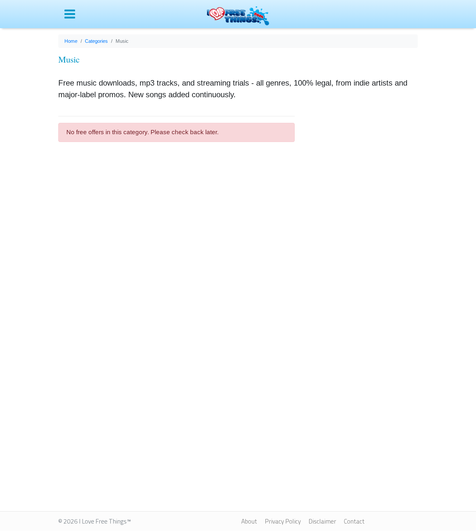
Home (70, 41)
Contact (354, 521)
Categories (96, 41)
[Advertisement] (361, 207)
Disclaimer (322, 521)
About (249, 521)
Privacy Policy (283, 521)
